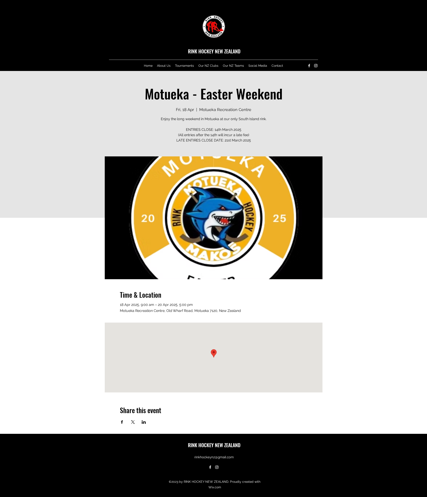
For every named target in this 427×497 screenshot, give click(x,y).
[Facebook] (309, 65)
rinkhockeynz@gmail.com (214, 457)
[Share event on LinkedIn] (144, 422)
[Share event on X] (133, 422)
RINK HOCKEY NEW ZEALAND (214, 51)
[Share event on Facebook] (122, 422)
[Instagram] (316, 65)
